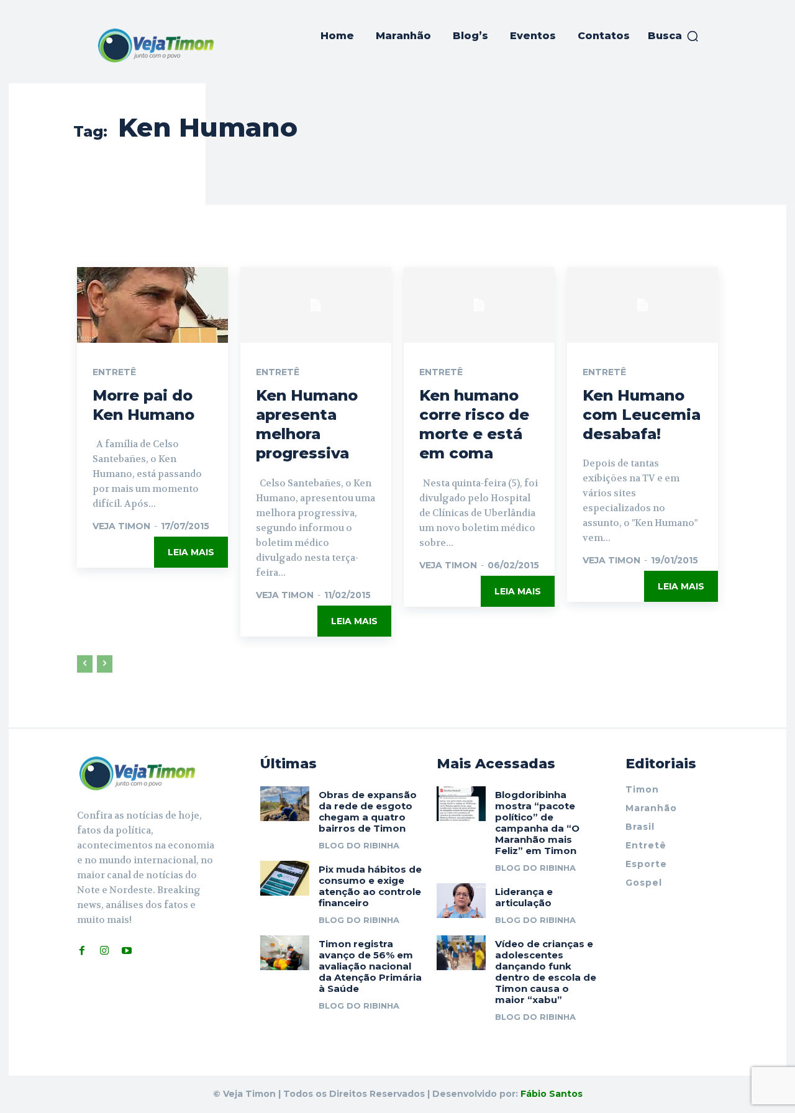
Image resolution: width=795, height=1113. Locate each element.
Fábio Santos (551, 1093)
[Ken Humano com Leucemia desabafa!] (642, 305)
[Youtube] (127, 951)
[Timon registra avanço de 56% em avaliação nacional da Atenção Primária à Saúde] (284, 952)
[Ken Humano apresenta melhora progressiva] (315, 305)
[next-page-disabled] (104, 664)
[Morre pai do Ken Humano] (152, 305)
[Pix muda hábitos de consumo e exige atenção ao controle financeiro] (284, 878)
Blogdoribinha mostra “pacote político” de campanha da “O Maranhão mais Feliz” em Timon (537, 822)
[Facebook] (82, 951)
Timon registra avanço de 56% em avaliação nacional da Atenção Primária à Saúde (370, 966)
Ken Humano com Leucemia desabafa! (642, 414)
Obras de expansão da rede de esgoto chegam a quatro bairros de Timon (368, 811)
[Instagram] (104, 951)
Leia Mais (191, 552)
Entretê (114, 372)
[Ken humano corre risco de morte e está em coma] (479, 305)
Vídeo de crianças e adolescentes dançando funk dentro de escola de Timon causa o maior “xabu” (545, 972)
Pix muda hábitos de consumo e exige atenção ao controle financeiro (370, 886)
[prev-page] (85, 664)
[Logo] (156, 45)
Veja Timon (121, 526)
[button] (673, 36)
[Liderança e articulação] (461, 900)
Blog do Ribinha (359, 845)
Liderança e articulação (524, 897)
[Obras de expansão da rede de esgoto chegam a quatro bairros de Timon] (284, 803)
